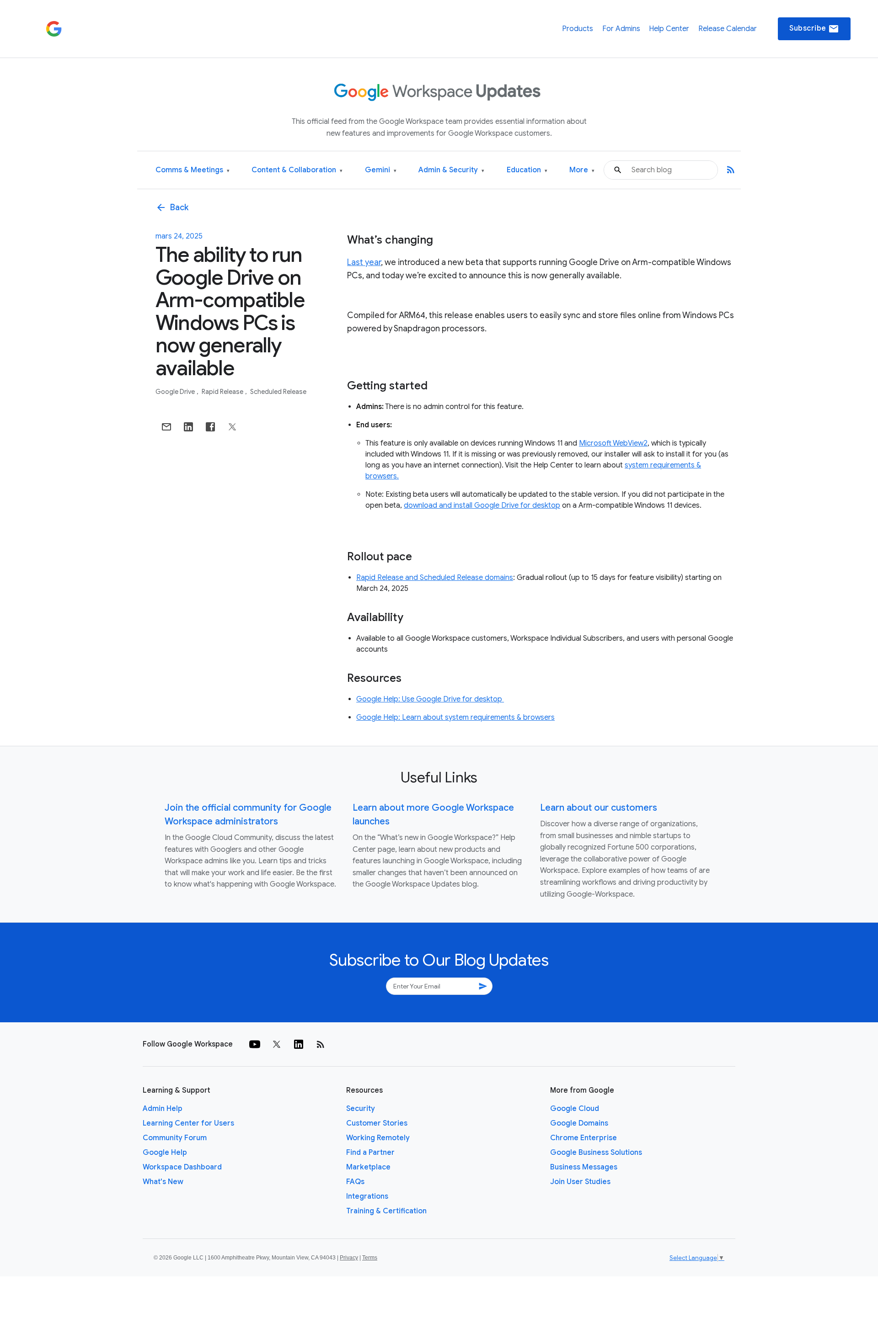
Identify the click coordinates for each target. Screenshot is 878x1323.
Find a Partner (370, 1152)
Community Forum (175, 1137)
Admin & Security (451, 170)
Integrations (367, 1196)
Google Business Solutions (596, 1152)
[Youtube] (255, 1044)
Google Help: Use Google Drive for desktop (430, 699)
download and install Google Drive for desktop (482, 505)
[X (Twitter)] (277, 1044)
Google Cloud (574, 1108)
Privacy (349, 1257)
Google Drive (175, 392)
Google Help (165, 1152)
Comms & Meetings (192, 170)
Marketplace (368, 1167)
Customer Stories (376, 1123)
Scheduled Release (278, 392)
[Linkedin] (299, 1044)
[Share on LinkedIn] (188, 427)
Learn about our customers (598, 807)
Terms (369, 1257)
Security (360, 1108)
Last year (364, 262)
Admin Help (162, 1108)
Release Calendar (727, 28)
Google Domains (579, 1123)
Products (577, 28)
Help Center (669, 28)
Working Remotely (378, 1137)
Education (527, 170)
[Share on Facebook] (210, 427)
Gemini (380, 170)
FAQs (355, 1181)
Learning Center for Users (188, 1123)
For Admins (621, 28)
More (581, 170)
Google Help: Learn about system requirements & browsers (455, 717)
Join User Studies (580, 1181)
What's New (163, 1181)
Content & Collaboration (297, 170)
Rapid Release (223, 392)
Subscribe (814, 28)
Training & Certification (386, 1211)
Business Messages (583, 1167)
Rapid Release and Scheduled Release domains (434, 577)
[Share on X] (232, 427)
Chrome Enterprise (583, 1137)
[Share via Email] (166, 427)
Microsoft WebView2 (613, 443)
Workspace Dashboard (182, 1167)
